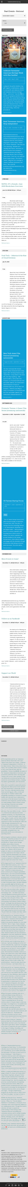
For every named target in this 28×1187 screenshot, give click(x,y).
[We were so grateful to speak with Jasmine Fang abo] (14, 796)
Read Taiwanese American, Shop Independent (14, 122)
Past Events (9, 11)
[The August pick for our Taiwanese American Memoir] (14, 875)
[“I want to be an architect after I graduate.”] (14, 901)
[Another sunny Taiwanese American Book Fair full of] (14, 1135)
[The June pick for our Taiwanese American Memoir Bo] (14, 979)
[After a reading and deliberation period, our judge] (14, 1083)
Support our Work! (9, 673)
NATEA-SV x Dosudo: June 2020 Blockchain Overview (12, 185)
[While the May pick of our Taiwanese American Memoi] (14, 1109)
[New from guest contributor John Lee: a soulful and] (14, 1005)
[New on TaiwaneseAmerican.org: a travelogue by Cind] (14, 1057)
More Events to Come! (10, 559)
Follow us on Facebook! (11, 619)
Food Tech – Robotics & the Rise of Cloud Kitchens (14, 256)
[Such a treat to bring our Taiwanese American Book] (14, 1031)
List (6, 23)
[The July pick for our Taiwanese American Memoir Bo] (14, 927)
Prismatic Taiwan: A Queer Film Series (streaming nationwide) (14, 409)
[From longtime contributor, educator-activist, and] (14, 848)
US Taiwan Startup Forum (13, 501)
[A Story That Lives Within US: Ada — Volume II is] (14, 822)
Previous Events (7, 30)
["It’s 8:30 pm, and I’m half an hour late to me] (14, 953)
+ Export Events (14, 731)
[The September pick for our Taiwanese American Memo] (14, 770)
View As (4, 20)
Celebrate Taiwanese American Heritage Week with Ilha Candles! (13, 73)
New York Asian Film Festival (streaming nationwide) (11, 355)
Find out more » (7, 112)
